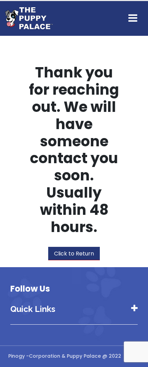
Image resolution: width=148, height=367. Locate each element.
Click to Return (74, 254)
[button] (133, 18)
